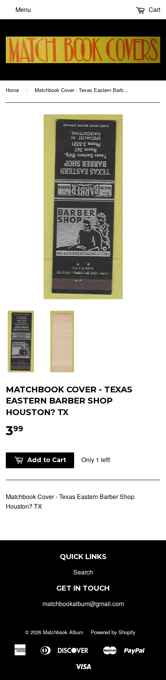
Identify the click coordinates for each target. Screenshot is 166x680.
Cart (153, 9)
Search (83, 572)
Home (12, 90)
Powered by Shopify (113, 632)
